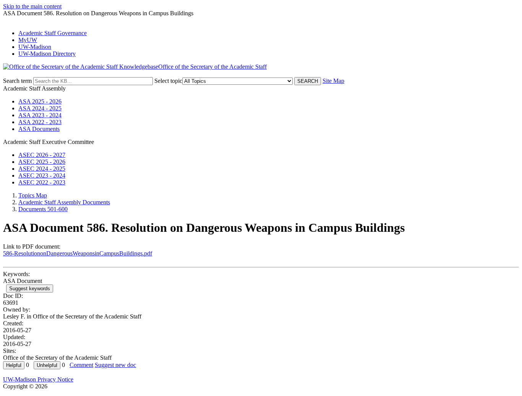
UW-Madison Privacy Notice (38, 379)
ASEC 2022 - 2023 (41, 182)
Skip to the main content (32, 6)
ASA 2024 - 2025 (40, 108)
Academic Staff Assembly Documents (64, 202)
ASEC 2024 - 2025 (41, 168)
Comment (81, 365)
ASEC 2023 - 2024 (41, 175)
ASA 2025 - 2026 (40, 101)
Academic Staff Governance (52, 33)
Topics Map (32, 195)
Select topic (168, 81)
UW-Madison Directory (47, 53)
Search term (17, 81)
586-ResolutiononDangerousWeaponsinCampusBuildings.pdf (77, 253)
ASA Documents (39, 129)
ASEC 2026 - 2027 (41, 155)
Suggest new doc (115, 365)
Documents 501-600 (43, 209)
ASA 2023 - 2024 (40, 115)
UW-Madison (34, 47)
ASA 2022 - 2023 (40, 122)
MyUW (27, 40)
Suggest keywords (29, 288)
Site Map (333, 81)
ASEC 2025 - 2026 (41, 161)
